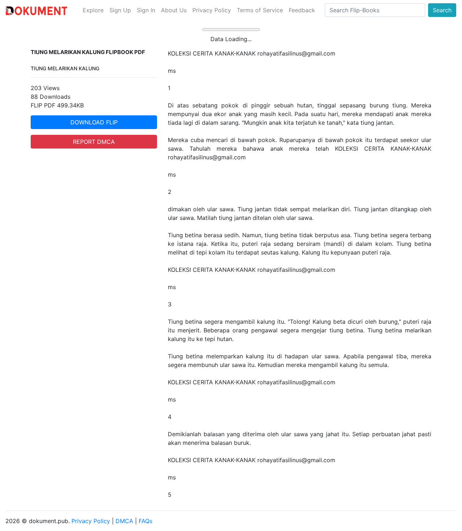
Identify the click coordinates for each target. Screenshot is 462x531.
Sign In (146, 10)
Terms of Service (260, 10)
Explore (93, 10)
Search (442, 10)
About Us (174, 10)
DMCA (124, 521)
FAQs (145, 521)
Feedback (302, 10)
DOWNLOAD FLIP (94, 122)
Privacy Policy (211, 10)
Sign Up (120, 10)
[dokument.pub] (36, 10)
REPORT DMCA (94, 141)
